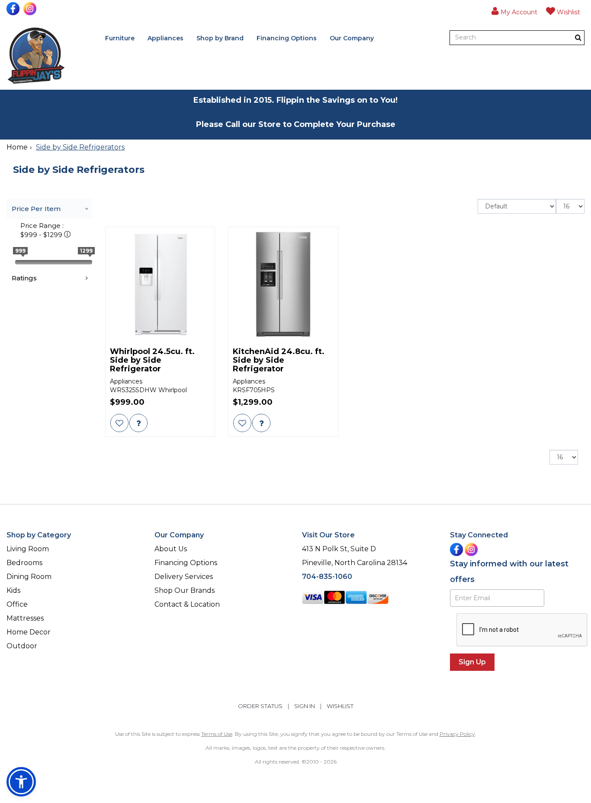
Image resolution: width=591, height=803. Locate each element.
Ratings (24, 278)
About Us (170, 549)
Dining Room (28, 576)
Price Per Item (36, 209)
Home (17, 147)
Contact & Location (187, 604)
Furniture (120, 38)
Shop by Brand (220, 38)
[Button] (578, 37)
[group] (138, 423)
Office (17, 604)
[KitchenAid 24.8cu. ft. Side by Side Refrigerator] (283, 284)
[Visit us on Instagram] (31, 8)
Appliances (165, 38)
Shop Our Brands (184, 590)
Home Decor (28, 632)
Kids (13, 590)
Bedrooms (24, 563)
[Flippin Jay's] (36, 56)
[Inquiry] (138, 423)
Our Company (352, 38)
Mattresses (25, 618)
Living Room (27, 549)
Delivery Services (183, 576)
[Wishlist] (119, 423)
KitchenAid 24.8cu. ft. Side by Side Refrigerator (278, 360)
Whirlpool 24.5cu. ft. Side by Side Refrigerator (152, 360)
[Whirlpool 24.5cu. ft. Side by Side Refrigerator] (160, 284)
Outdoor (21, 646)
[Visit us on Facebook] (14, 8)
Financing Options (287, 38)
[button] (514, 11)
